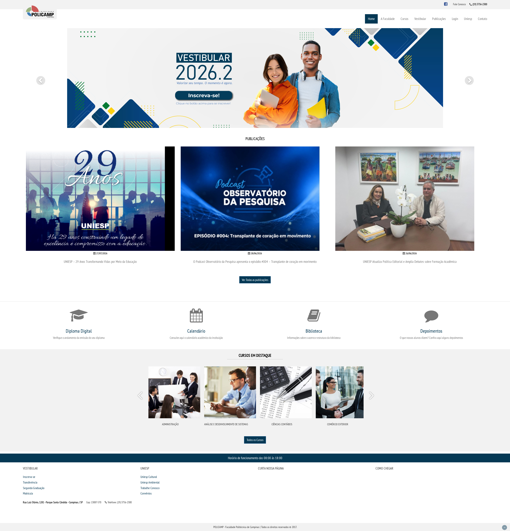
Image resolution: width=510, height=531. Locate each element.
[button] (38, 78)
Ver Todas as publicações (255, 280)
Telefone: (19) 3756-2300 (119, 502)
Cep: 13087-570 (93, 502)
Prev (140, 396)
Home (371, 18)
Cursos (404, 18)
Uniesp (468, 18)
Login (455, 18)
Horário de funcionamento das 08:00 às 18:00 (255, 458)
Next (371, 396)
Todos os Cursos (255, 440)
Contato (482, 18)
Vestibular (420, 18)
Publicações (439, 18)
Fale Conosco (459, 4)
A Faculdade (388, 18)
